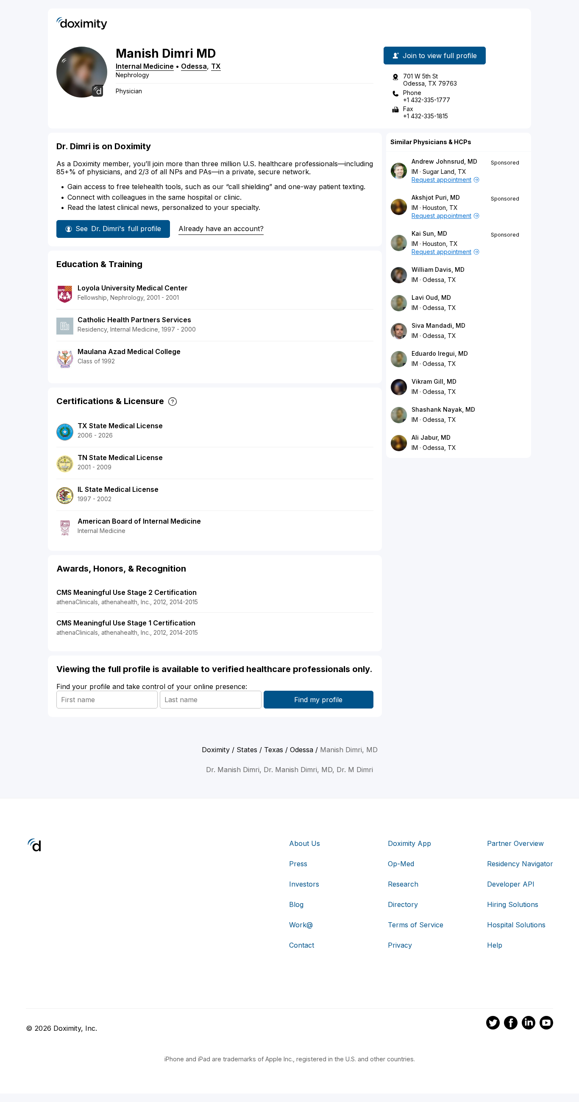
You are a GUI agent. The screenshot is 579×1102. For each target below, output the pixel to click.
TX (216, 66)
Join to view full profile (440, 55)
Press (298, 863)
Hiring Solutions (512, 904)
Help (494, 945)
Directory (403, 904)
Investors (304, 884)
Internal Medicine (145, 66)
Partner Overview (515, 843)
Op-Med (401, 863)
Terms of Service (415, 925)
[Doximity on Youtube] (546, 1024)
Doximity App (409, 843)
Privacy (400, 945)
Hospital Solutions (516, 925)
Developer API (510, 884)
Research (403, 884)
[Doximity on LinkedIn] (528, 1024)
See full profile (118, 228)
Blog (296, 904)
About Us (304, 843)
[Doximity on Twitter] (493, 1024)
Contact (301, 945)
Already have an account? (221, 228)
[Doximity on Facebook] (511, 1024)
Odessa (194, 66)
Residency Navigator (520, 863)
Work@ (301, 925)
